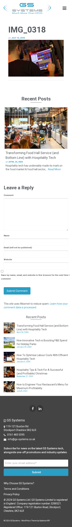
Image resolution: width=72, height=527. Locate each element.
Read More (54, 169)
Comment (8, 195)
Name (6, 235)
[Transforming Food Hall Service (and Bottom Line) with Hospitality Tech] (36, 128)
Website (8, 259)
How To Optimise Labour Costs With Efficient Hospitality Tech (42, 357)
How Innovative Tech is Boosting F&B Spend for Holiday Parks (42, 342)
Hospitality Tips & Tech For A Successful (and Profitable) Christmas (40, 371)
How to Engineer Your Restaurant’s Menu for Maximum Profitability (42, 386)
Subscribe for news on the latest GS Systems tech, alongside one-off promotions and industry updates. (36, 450)
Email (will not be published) (18, 247)
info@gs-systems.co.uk (21, 439)
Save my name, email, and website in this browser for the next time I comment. (35, 277)
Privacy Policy (12, 494)
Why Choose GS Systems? (19, 483)
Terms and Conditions (16, 488)
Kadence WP (45, 521)
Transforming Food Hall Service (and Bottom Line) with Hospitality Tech (42, 327)
